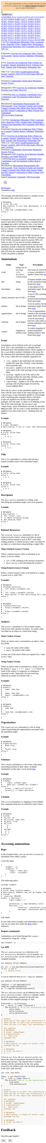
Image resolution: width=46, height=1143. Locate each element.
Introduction (15, 42)
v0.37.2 (24, 31)
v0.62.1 (17, 21)
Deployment (27, 81)
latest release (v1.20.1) (35, 6)
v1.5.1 (13, 17)
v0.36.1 (31, 31)
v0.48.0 (31, 26)
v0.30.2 (31, 33)
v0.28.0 (4, 35)
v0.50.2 (17, 26)
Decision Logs (7, 90)
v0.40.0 (4, 31)
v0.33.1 (11, 33)
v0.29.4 (37, 33)
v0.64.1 (4, 21)
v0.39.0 (11, 31)
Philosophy (25, 42)
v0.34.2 (4, 33)
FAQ (42, 110)
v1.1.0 (36, 17)
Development (22, 97)
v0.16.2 (4, 40)
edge (43, 40)
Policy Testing (21, 44)
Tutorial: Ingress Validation (23, 56)
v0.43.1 (24, 28)
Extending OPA (32, 47)
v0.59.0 (37, 21)
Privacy (11, 83)
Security (4, 83)
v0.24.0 (31, 35)
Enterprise (19, 115)
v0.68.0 (17, 19)
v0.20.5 (17, 37)
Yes (3, 1141)
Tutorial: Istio (11, 67)
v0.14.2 (17, 40)
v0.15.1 (11, 40)
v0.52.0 (4, 26)
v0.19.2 (24, 37)
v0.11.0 (37, 40)
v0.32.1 (17, 33)
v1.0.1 (41, 17)
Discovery (23, 90)
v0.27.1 (11, 35)
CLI (6, 49)
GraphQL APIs (14, 74)
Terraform (9, 76)
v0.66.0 (31, 19)
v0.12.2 (31, 40)
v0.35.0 (37, 31)
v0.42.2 (31, 28)
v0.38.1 (17, 31)
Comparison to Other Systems (27, 110)
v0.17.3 (37, 37)
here (38, 284)
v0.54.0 (31, 24)
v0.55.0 (24, 24)
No (10, 1141)
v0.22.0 (4, 37)
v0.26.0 (17, 35)
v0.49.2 (24, 26)
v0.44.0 (17, 28)
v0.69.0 (11, 19)
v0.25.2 (24, 35)
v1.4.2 (19, 17)
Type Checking (19, 106)
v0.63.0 (11, 21)
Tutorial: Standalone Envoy (20, 65)
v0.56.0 (17, 24)
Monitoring (37, 81)
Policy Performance (35, 44)
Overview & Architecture (21, 53)
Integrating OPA (19, 47)
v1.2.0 (30, 17)
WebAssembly (7, 106)
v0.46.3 (4, 28)
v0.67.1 (24, 19)
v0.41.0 (37, 28)
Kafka (32, 74)
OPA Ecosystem (7, 115)
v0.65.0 (37, 19)
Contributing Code (8, 97)
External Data (6, 47)
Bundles (40, 88)
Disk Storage (31, 108)
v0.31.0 (24, 33)
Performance (22, 67)
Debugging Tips (34, 67)
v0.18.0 (31, 37)
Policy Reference (8, 44)
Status (15, 90)
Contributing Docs (34, 94)
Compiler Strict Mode (17, 108)
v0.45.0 (11, 28)
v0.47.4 (37, 26)
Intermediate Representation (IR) (26, 104)
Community (21, 177)
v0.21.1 (11, 37)
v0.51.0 (11, 26)
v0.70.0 (4, 19)
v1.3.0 (25, 17)
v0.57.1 (11, 24)
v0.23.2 (37, 35)
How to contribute (19, 94)
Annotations (6, 113)
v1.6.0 (6, 17)
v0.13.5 (24, 40)
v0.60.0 (31, 21)
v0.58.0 (4, 24)
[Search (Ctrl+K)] (5, 182)
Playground (5, 188)
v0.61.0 (24, 21)
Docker (4, 74)
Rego (30, 924)
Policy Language (37, 42)
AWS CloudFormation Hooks (27, 72)
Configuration (16, 81)
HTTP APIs (25, 74)
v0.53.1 (37, 24)
